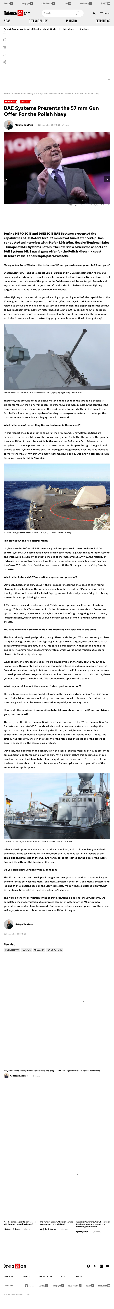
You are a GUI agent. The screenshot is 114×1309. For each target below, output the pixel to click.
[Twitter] (94, 1266)
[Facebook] (88, 1266)
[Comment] (5, 39)
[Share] (5, 62)
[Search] (77, 13)
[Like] (5, 32)
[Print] (5, 47)
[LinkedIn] (101, 1266)
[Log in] (94, 13)
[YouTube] (107, 1266)
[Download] (5, 54)
